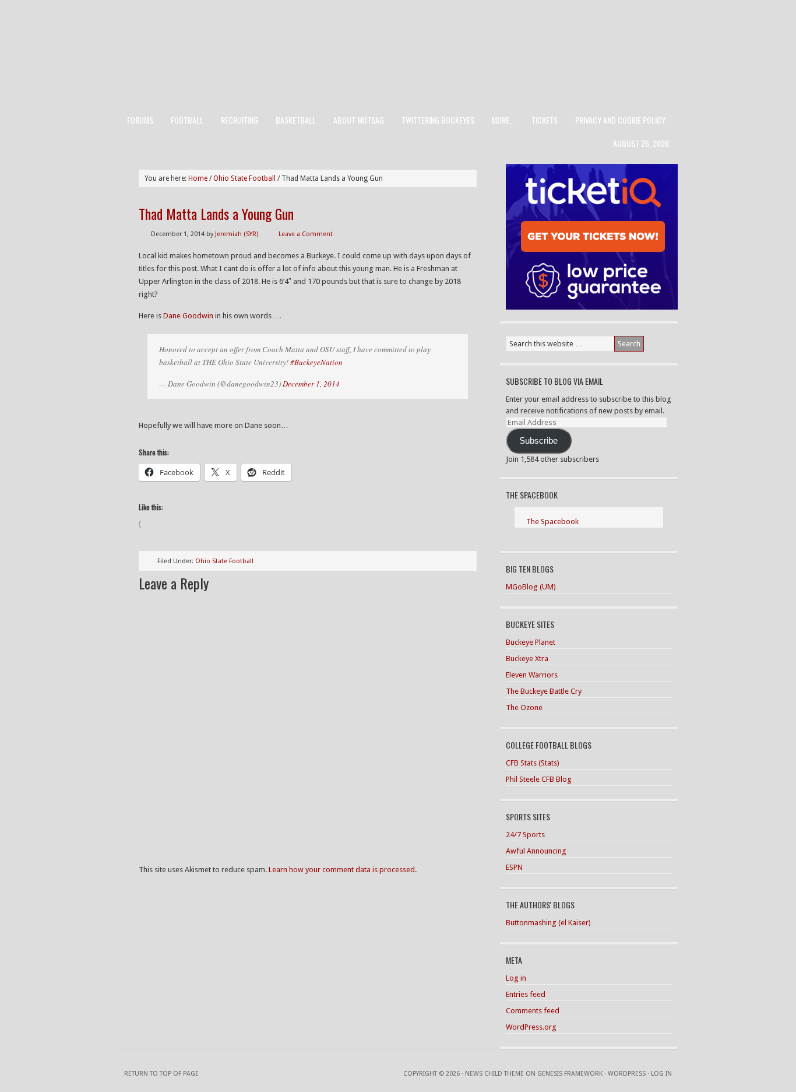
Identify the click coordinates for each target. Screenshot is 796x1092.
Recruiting (239, 120)
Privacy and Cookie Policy (620, 120)
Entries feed (525, 994)
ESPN (514, 867)
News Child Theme (494, 1073)
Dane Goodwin (188, 315)
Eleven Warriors (532, 674)
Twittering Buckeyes (437, 120)
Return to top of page (161, 1073)
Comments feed (532, 1010)
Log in (516, 978)
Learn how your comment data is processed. (343, 869)
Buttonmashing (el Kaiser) (548, 922)
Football (187, 120)
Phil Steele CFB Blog (539, 779)
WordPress (627, 1073)
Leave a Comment (306, 234)
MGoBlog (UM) (531, 586)
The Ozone (524, 707)
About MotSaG (358, 120)
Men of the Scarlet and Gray (398, 32)
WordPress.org (531, 1027)
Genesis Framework (570, 1073)
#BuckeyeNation (316, 362)
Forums (140, 120)
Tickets (544, 120)
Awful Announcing (536, 851)
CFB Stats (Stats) (532, 763)
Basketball (296, 120)
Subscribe (538, 440)
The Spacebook (532, 495)
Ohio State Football (224, 561)
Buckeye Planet (530, 642)
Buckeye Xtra (527, 658)
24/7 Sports (525, 834)
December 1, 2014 (311, 383)
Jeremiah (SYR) (236, 234)
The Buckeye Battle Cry (544, 691)
